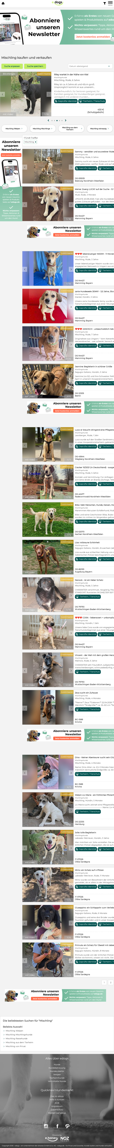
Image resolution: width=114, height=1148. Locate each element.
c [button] (2, 94)
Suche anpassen (12, 66)
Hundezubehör (57, 1071)
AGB (57, 1103)
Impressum (57, 1106)
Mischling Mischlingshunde (19, 1034)
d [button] (49, 94)
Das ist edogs (57, 1096)
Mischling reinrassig (99, 128)
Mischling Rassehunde (16, 1038)
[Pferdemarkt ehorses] (51, 1139)
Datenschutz (57, 1109)
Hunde (57, 1064)
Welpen (57, 1074)
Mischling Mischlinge (43, 128)
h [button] (66, 120)
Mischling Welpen (14, 128)
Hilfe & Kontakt (57, 1099)
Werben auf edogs (57, 1113)
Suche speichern (35, 66)
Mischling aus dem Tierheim (72, 128)
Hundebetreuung (57, 1068)
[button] (52, 120)
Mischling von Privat (16, 1046)
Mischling (30, 142)
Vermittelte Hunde (57, 1081)
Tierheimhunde (57, 1078)
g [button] (48, 120)
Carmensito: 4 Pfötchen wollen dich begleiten (78, 74)
